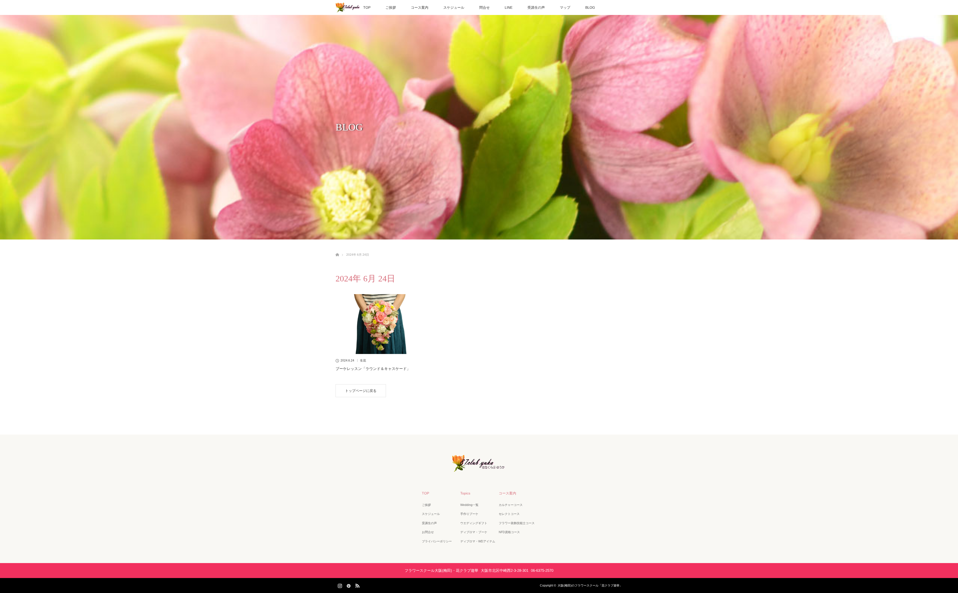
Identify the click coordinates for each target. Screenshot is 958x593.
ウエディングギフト (473, 523)
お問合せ (428, 532)
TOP (366, 7)
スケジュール (453, 7)
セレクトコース (509, 514)
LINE (508, 7)
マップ (565, 7)
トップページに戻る (360, 391)
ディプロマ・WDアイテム (477, 541)
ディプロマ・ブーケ (473, 532)
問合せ (484, 7)
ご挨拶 (390, 7)
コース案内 (419, 7)
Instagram (339, 585)
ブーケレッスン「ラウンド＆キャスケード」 (373, 368)
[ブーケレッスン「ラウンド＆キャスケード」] (380, 324)
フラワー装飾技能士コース (517, 523)
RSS (356, 585)
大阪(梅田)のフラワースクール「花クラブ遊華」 (590, 585)
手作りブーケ (469, 514)
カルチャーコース (511, 505)
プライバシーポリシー (437, 541)
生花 (363, 360)
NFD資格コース (509, 532)
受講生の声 (536, 7)
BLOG (590, 7)
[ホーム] (337, 249)
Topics (465, 493)
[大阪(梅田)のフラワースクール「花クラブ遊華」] (479, 468)
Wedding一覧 (469, 505)
